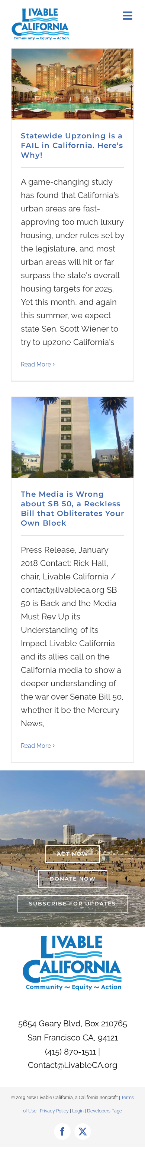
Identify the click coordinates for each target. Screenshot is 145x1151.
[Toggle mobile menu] (128, 15)
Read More (36, 364)
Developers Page (104, 1111)
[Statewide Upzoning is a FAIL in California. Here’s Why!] (72, 84)
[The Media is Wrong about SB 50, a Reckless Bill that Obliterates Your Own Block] (72, 437)
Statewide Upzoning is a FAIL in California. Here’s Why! (72, 145)
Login (78, 1111)
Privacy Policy (55, 1111)
